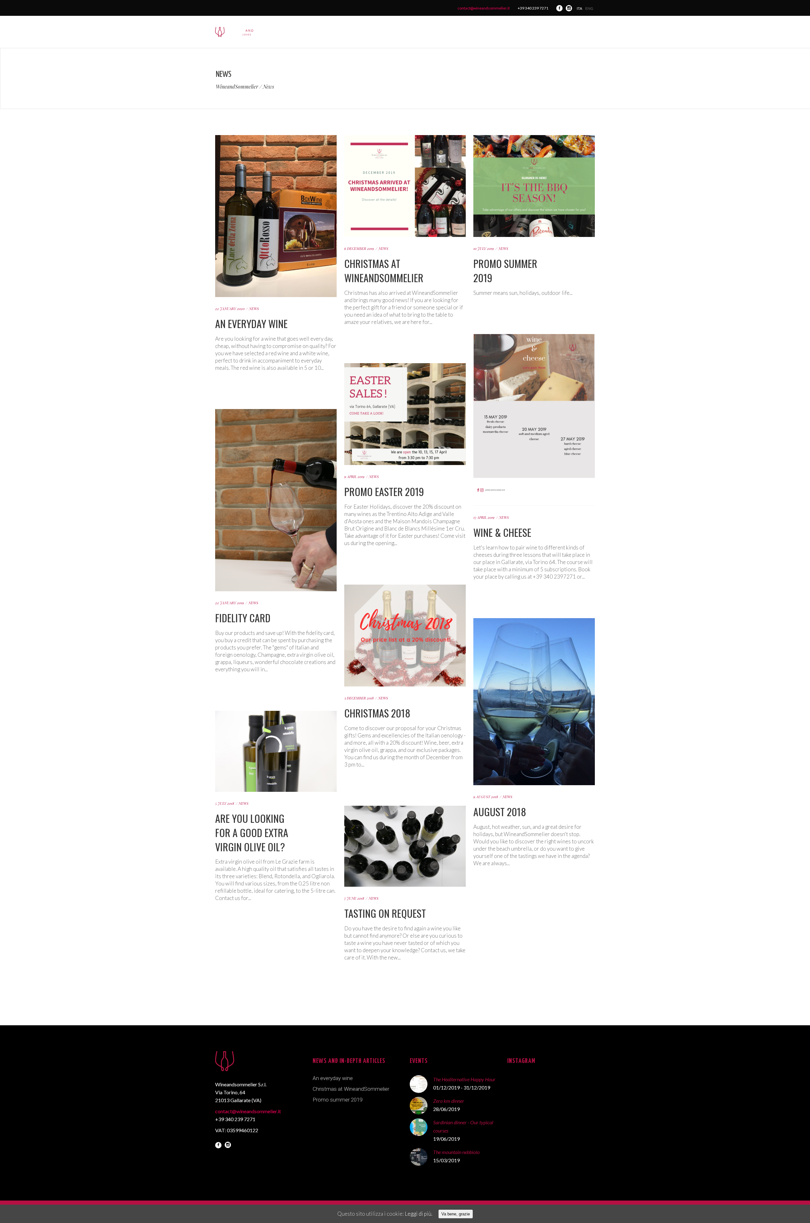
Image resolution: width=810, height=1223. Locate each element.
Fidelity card (243, 617)
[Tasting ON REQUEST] (405, 809)
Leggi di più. (418, 1213)
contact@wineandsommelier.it (484, 8)
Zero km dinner (448, 1101)
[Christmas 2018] (405, 588)
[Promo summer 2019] (534, 139)
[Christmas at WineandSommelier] (405, 139)
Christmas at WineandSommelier (383, 270)
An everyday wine (251, 323)
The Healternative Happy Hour (464, 1079)
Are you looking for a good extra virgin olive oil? (251, 832)
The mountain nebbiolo (456, 1152)
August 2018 (499, 811)
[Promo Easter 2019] (405, 367)
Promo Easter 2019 (384, 491)
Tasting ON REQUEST (385, 913)
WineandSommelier (237, 86)
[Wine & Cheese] (534, 338)
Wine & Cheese (502, 532)
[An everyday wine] (276, 139)
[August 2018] (534, 622)
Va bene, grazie (455, 1214)
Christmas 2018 (377, 712)
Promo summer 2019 (505, 270)
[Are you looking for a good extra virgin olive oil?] (276, 714)
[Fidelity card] (276, 413)
